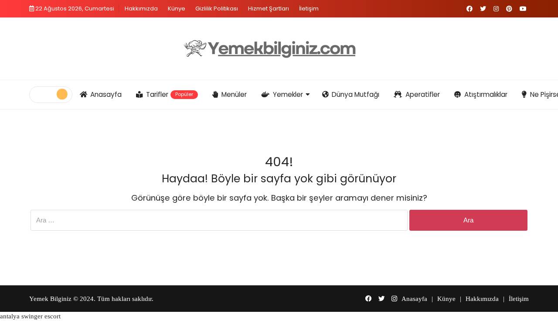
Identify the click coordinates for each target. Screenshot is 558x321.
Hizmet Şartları (268, 8)
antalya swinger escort (30, 316)
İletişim (309, 8)
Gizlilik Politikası (216, 8)
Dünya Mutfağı (355, 94)
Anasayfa (106, 94)
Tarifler (170, 94)
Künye (176, 8)
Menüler (234, 94)
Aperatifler (422, 94)
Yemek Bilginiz (50, 298)
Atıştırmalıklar (485, 94)
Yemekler (288, 94)
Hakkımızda (141, 8)
